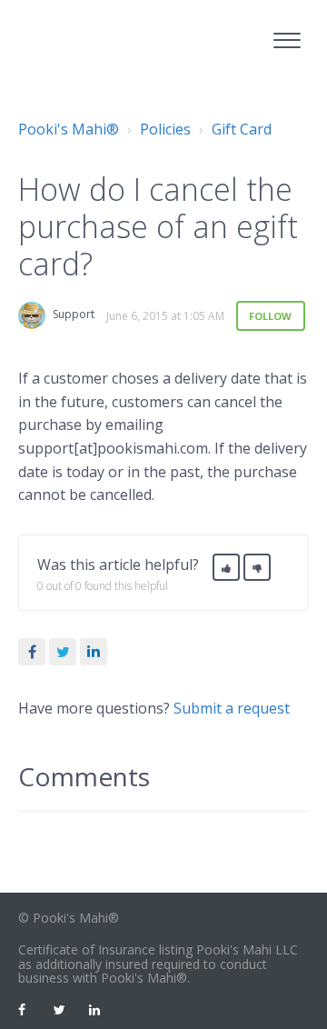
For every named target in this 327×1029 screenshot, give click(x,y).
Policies (165, 129)
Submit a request (231, 708)
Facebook (31, 651)
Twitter (62, 651)
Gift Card (242, 129)
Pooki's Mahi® (68, 129)
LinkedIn (93, 651)
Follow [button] (270, 316)
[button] (286, 37)
